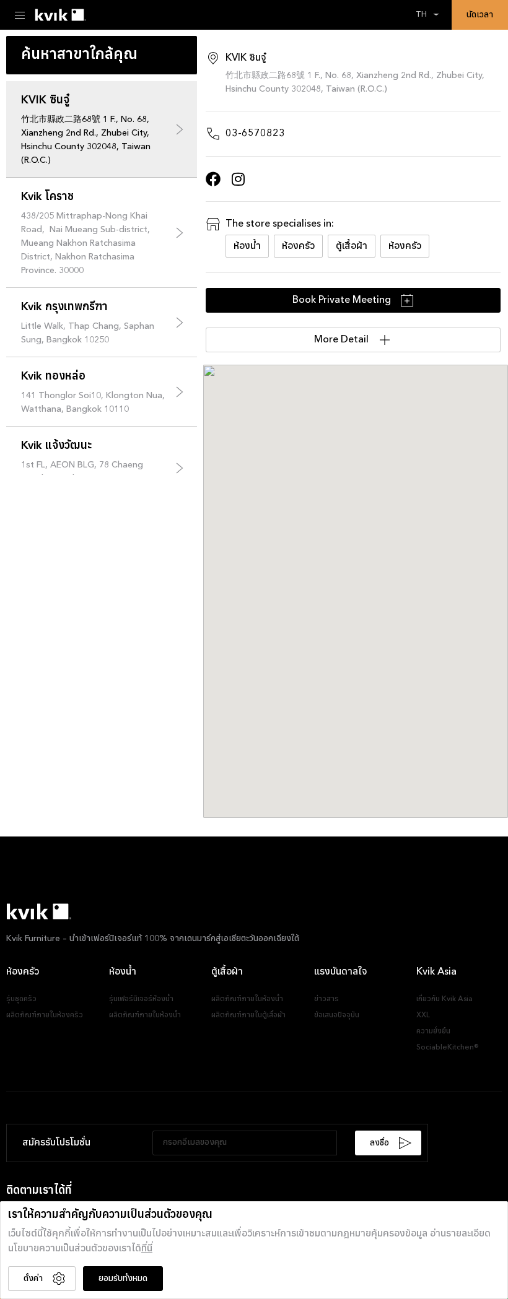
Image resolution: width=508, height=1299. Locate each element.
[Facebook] (213, 179)
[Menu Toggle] (19, 14)
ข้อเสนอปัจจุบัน (336, 1015)
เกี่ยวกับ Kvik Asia (444, 999)
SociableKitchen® (447, 1047)
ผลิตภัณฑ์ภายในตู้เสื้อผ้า (248, 1015)
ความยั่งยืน (433, 1031)
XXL (423, 1015)
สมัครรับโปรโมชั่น (56, 1143)
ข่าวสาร (326, 999)
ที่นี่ (146, 1249)
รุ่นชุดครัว (21, 999)
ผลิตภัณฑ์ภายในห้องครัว (44, 1015)
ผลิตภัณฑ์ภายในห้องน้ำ (145, 1015)
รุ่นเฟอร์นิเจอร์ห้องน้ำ (141, 999)
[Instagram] (237, 179)
